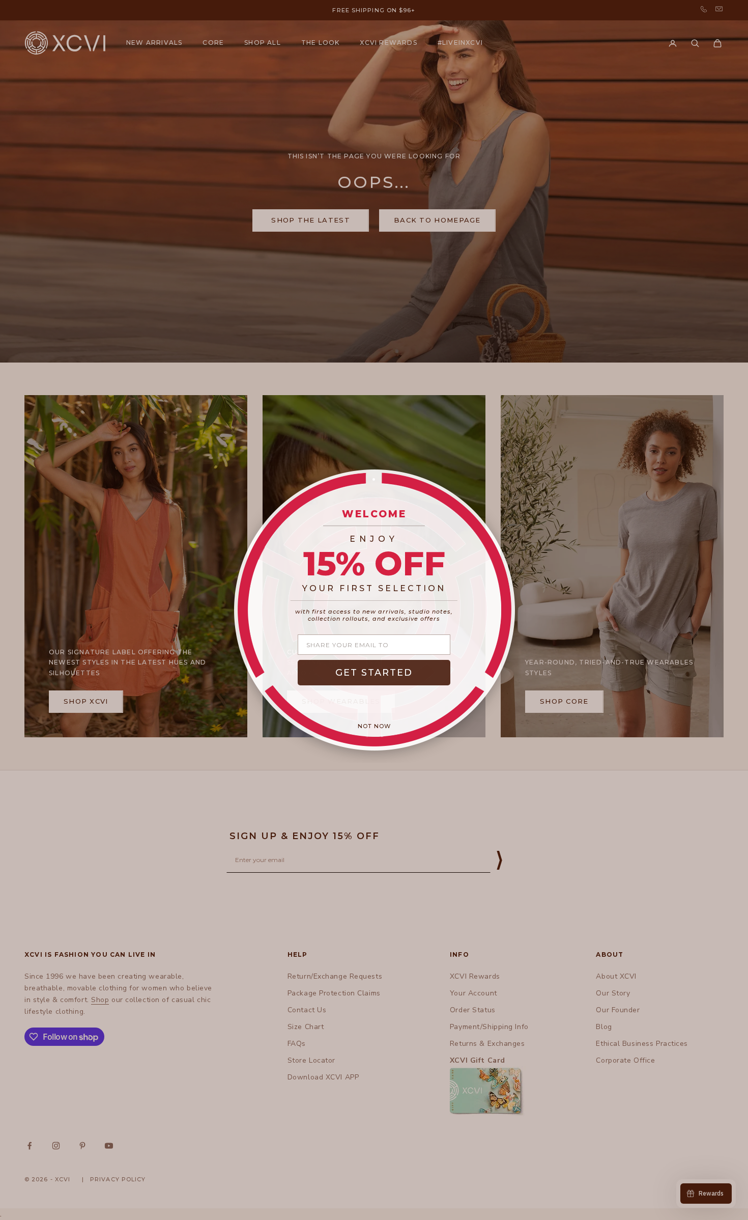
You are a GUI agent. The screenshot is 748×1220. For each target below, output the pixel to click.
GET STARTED (374, 672)
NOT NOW (374, 726)
